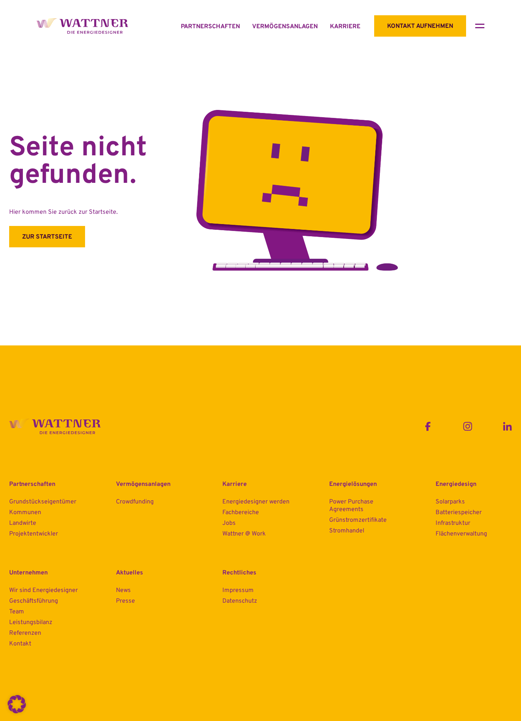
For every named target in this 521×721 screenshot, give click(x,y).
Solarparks (450, 502)
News (123, 590)
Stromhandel (346, 531)
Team (16, 612)
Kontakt (20, 644)
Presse (125, 601)
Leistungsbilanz (30, 622)
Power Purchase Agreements (351, 505)
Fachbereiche (240, 512)
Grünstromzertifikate (358, 520)
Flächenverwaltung (461, 534)
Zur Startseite (47, 237)
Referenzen (25, 633)
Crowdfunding (135, 502)
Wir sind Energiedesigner (43, 590)
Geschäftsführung (33, 601)
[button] (17, 704)
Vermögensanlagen (285, 27)
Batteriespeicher (459, 512)
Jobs (229, 523)
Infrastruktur (453, 523)
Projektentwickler (33, 534)
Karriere (345, 27)
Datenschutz (239, 601)
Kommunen (25, 512)
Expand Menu (479, 26)
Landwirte (22, 523)
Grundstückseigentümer (42, 502)
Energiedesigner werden (255, 502)
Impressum (238, 590)
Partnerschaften (210, 27)
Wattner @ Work (244, 534)
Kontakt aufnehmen (420, 26)
